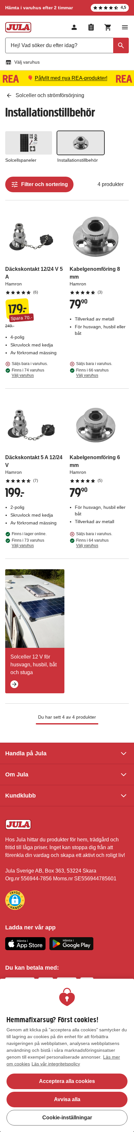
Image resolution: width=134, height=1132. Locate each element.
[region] (67, 1055)
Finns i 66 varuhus (92, 373)
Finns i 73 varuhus (28, 543)
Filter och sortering (44, 184)
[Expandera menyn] (125, 27)
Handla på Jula (26, 753)
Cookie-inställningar (67, 1117)
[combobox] (67, 45)
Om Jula (16, 774)
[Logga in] (74, 27)
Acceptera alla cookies (67, 1081)
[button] (15, 900)
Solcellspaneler (20, 160)
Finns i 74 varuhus (28, 373)
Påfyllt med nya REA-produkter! (71, 78)
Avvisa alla (67, 1099)
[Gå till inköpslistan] (91, 27)
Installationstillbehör (77, 160)
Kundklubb (20, 795)
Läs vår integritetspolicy (56, 1063)
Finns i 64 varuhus (92, 543)
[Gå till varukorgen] (108, 27)
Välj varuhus (27, 62)
